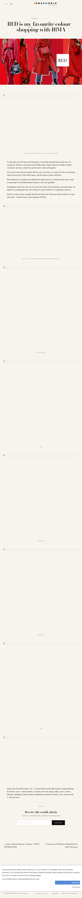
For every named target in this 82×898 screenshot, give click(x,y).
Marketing (23, 879)
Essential (7, 879)
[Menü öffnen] (11, 4)
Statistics (15, 879)
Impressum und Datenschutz (70, 893)
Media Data (55, 893)
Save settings (76, 887)
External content (34, 879)
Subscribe (58, 822)
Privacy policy (36, 875)
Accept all (75, 882)
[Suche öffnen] (6, 4)
